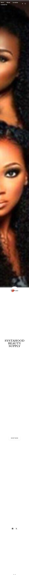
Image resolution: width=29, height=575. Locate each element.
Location (15, 2)
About (8, 2)
